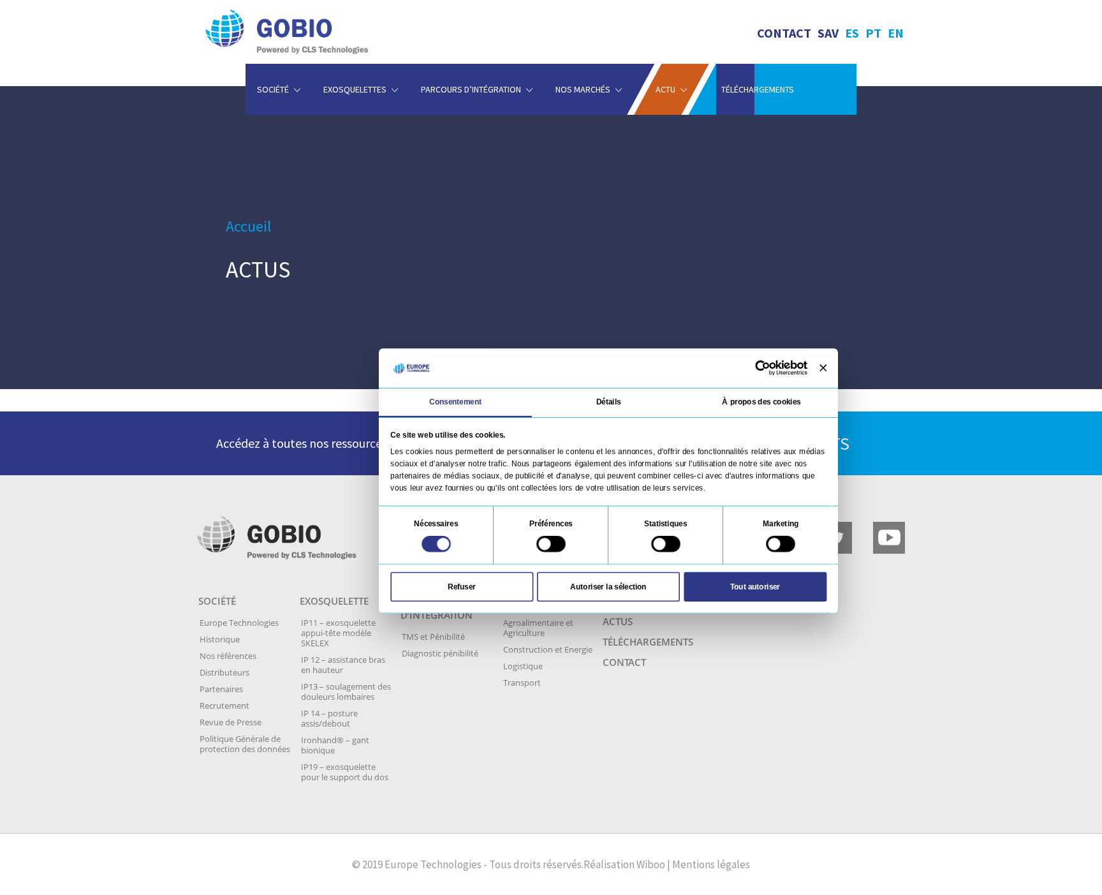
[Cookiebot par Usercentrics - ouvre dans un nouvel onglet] (762, 368)
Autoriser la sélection (608, 586)
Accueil (248, 226)
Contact (784, 33)
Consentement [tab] (455, 401)
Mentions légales (711, 864)
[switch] (551, 543)
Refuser (462, 586)
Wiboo (650, 864)
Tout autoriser (755, 586)
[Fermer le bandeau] (822, 367)
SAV (828, 33)
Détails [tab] (608, 401)
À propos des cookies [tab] (761, 401)
